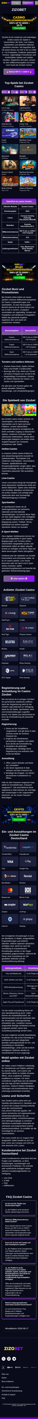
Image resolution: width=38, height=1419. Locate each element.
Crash (22, 92)
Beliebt (4, 92)
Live (13, 92)
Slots (31, 92)
